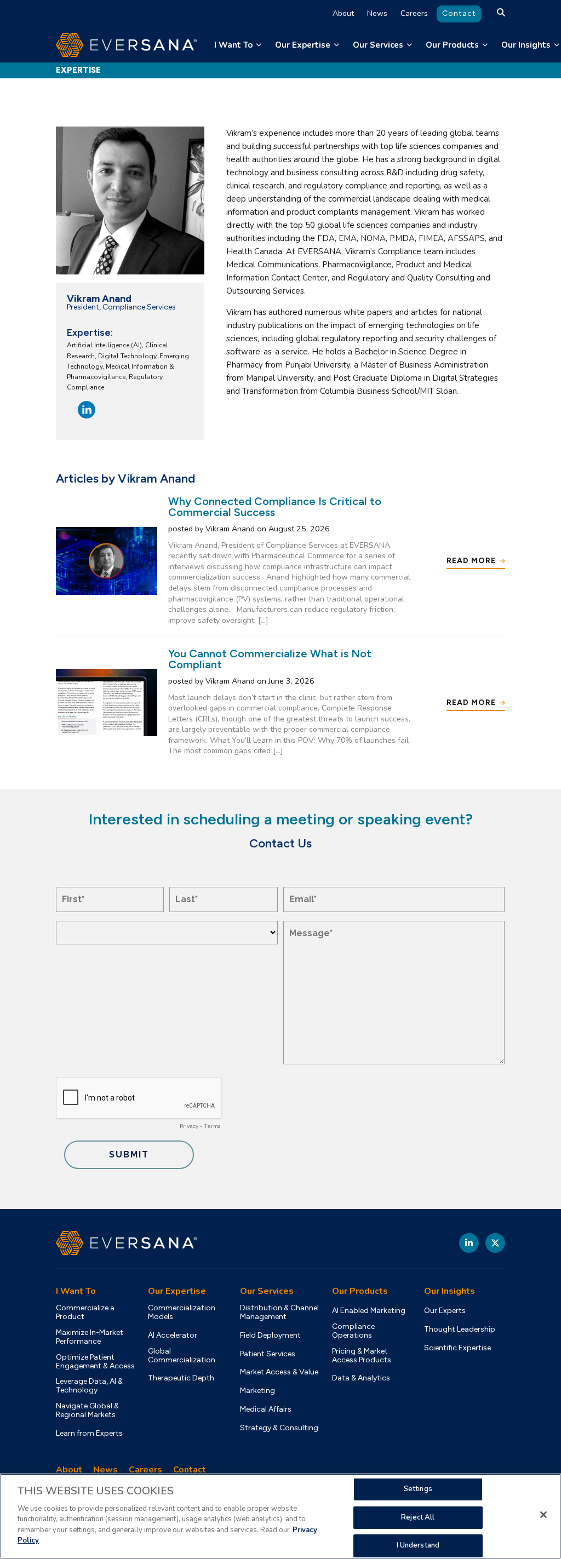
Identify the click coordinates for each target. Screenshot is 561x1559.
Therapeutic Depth (181, 1378)
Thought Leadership (459, 1329)
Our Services (378, 44)
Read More (471, 560)
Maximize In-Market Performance (89, 1337)
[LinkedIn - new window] (469, 1243)
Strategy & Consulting (279, 1428)
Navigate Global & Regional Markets (87, 1410)
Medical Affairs (265, 1409)
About (343, 13)
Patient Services (267, 1354)
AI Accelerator (172, 1335)
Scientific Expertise (457, 1348)
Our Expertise (302, 44)
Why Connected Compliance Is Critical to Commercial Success (274, 507)
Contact (459, 13)
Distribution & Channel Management (279, 1312)
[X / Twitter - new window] (495, 1243)
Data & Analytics (361, 1378)
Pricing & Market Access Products (361, 1356)
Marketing (257, 1390)
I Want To (233, 44)
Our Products (452, 44)
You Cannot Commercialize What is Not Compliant (269, 659)
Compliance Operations (353, 1331)
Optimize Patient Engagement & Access (95, 1362)
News (377, 13)
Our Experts (445, 1310)
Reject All (417, 1517)
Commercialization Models (181, 1312)
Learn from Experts (89, 1433)
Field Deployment (270, 1335)
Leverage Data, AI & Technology (89, 1386)
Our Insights (526, 44)
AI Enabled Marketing (368, 1310)
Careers (414, 13)
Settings (418, 1489)
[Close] (543, 1515)
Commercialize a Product (85, 1312)
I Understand (418, 1545)
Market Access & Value (279, 1372)
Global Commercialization (181, 1356)
